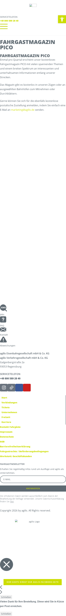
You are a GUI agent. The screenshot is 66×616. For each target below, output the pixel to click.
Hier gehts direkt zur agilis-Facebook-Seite (33, 582)
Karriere (6, 422)
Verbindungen (9, 402)
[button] (33, 282)
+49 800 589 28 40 (9, 20)
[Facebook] (19, 387)
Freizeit (6, 417)
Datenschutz (7, 436)
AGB (2, 441)
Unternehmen (9, 412)
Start (4, 397)
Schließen (6, 597)
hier (12, 501)
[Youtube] (27, 387)
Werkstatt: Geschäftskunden (16, 456)
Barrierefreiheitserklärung (15, 446)
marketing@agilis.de (22, 109)
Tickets (6, 407)
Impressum (6, 431)
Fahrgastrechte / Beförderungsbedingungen (24, 451)
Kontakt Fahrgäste (10, 426)
